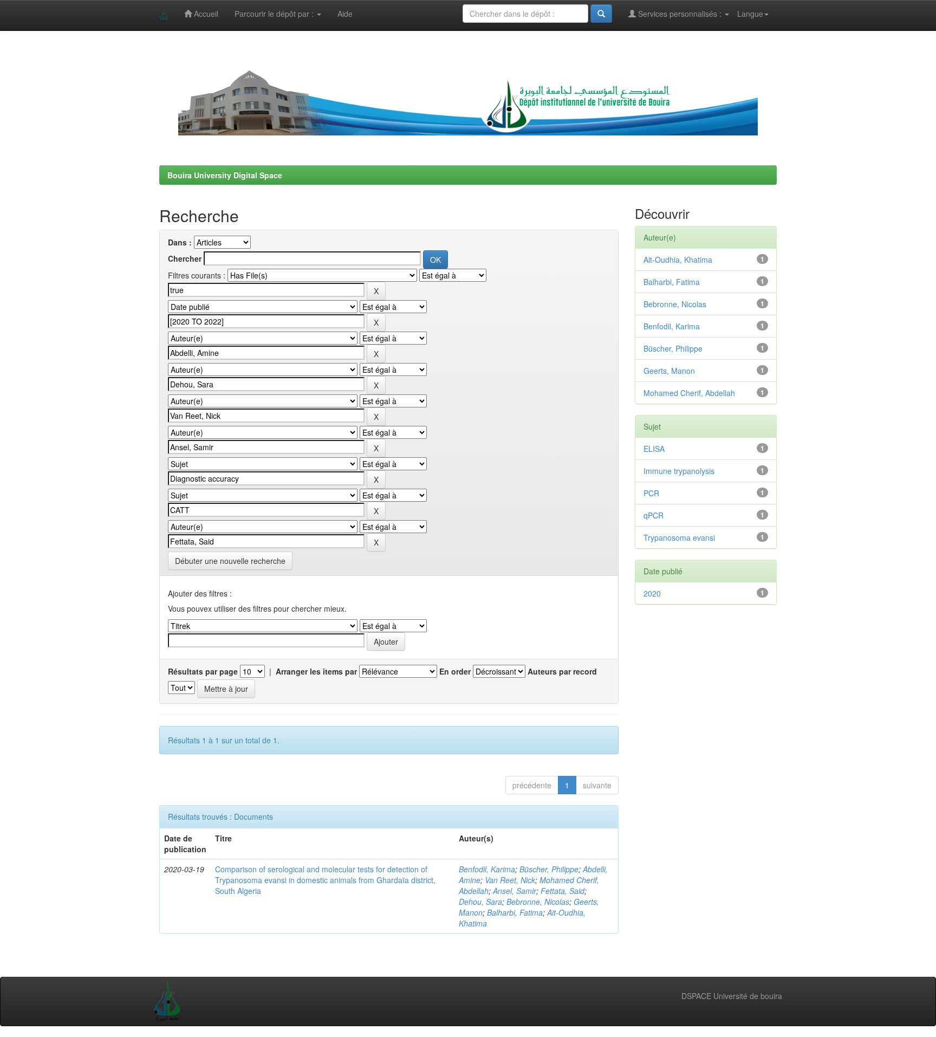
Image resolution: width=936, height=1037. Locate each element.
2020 (652, 593)
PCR (651, 493)
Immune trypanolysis (679, 470)
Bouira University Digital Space (224, 175)
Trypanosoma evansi (679, 537)
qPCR (654, 515)
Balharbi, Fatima (515, 912)
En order (455, 671)
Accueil (205, 13)
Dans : (180, 242)
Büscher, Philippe (548, 869)
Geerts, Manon (669, 370)
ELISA (654, 448)
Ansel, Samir (514, 890)
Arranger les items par (316, 671)
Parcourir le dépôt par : (275, 13)
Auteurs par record (562, 671)
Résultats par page (203, 671)
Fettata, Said (562, 890)
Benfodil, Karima (487, 869)
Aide (345, 13)
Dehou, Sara (480, 901)
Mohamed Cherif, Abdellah (689, 392)
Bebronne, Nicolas (537, 901)
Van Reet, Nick (510, 879)
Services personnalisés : (680, 13)
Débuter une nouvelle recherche (230, 560)
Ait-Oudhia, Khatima (678, 259)
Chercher (185, 258)
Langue (750, 13)
